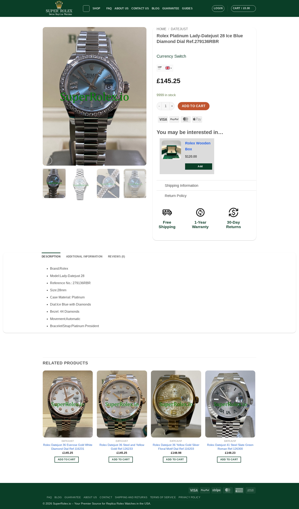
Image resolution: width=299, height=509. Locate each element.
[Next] (139, 96)
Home (161, 29)
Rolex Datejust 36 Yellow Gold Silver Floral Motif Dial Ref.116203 (176, 446)
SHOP (96, 8)
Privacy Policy (190, 497)
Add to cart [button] (66, 459)
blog (58, 497)
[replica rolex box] (171, 150)
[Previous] (49, 96)
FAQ (109, 8)
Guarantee (170, 8)
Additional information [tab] (84, 256)
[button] (218, 8)
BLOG (155, 8)
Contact (106, 497)
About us (122, 8)
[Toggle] (161, 185)
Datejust (179, 29)
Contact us (140, 8)
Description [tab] (51, 256)
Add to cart (194, 106)
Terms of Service (163, 497)
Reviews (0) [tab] (116, 256)
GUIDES (187, 8)
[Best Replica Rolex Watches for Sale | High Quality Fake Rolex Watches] (59, 8)
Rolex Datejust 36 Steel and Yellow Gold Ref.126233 (121, 446)
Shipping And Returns (131, 497)
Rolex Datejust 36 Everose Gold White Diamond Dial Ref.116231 (67, 446)
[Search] (86, 8)
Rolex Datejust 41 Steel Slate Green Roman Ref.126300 (230, 446)
